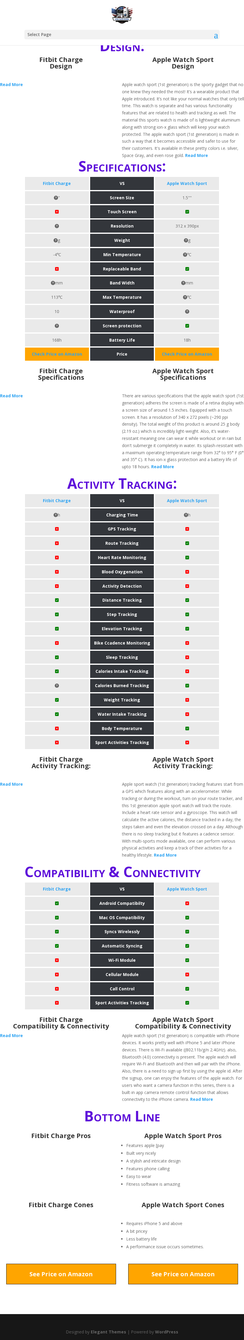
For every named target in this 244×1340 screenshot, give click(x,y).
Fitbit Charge (57, 183)
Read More (11, 84)
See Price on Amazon (61, 1274)
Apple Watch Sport (187, 183)
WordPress (166, 1332)
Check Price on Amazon (57, 354)
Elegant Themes (108, 1332)
